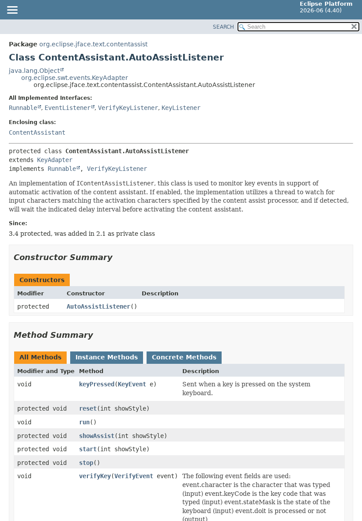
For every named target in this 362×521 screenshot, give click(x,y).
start (88, 449)
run (84, 422)
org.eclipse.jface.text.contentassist (93, 44)
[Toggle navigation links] (11, 10)
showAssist (96, 435)
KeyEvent (132, 384)
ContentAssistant (37, 132)
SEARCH (223, 27)
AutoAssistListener (98, 306)
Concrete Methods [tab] (184, 357)
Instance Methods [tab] (106, 357)
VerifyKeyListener (128, 107)
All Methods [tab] (40, 357)
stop (86, 462)
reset (88, 408)
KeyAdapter (54, 159)
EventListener (67, 107)
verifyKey (95, 475)
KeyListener (181, 107)
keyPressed (96, 384)
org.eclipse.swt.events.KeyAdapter (74, 77)
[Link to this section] (118, 257)
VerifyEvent (133, 475)
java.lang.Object (34, 70)
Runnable (23, 107)
